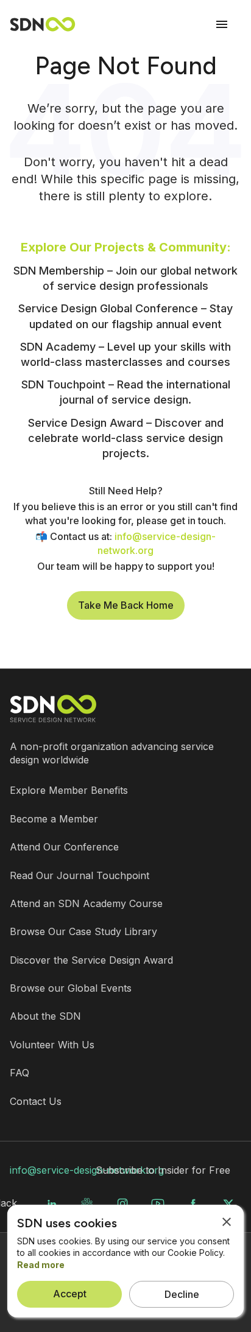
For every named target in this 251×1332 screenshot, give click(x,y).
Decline (181, 1294)
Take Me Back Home (126, 605)
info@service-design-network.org (87, 1170)
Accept (70, 1294)
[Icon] (221, 24)
